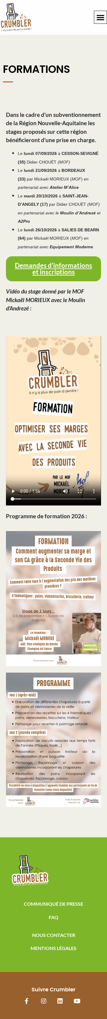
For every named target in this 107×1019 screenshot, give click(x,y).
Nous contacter (53, 935)
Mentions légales (53, 948)
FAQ (53, 917)
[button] (100, 17)
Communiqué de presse (53, 904)
